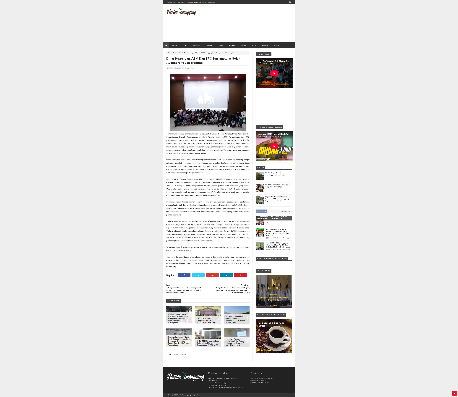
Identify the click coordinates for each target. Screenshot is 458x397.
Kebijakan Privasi (192, 2)
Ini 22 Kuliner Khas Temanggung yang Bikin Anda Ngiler (277, 186)
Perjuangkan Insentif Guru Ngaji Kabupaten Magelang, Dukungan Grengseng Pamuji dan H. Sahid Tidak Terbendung (179, 341)
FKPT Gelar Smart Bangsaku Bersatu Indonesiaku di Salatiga (206, 321)
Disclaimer (202, 2)
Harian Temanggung (184, 395)
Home (170, 53)
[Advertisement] (248, 23)
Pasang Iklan (181, 2)
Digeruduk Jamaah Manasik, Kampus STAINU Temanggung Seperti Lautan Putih (277, 199)
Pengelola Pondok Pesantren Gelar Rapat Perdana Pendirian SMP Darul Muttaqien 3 (235, 342)
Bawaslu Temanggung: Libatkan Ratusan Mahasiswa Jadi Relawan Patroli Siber (235, 320)
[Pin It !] (240, 275)
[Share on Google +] (212, 275)
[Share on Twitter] (198, 275)
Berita (175, 53)
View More (285, 211)
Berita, (186, 68)
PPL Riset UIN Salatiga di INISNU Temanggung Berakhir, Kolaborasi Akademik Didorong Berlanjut (278, 232)
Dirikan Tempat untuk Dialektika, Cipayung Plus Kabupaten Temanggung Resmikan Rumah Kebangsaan (178, 319)
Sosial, (191, 68)
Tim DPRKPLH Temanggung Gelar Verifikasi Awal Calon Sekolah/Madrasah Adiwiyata (278, 245)
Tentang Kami (171, 2)
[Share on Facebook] (184, 275)
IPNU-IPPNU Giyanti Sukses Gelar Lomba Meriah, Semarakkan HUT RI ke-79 (208, 343)
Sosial (181, 53)
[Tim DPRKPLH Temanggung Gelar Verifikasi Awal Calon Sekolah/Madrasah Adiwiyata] (260, 250)
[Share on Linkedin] (226, 275)
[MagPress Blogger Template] (184, 13)
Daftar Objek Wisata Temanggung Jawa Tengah (275, 174)
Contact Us (211, 2)
